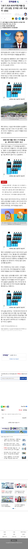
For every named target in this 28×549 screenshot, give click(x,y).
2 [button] (15, 508)
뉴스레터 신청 (23, 378)
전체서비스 (14, 540)
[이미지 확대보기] (25, 32)
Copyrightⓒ (8, 542)
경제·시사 (4, 536)
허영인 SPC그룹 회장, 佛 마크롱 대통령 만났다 (13, 189)
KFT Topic (23, 536)
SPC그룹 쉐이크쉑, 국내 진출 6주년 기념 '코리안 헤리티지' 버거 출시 (14, 187)
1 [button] (13, 508)
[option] (14, 494)
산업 (14, 532)
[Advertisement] (14, 342)
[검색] (26, 1)
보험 (14, 534)
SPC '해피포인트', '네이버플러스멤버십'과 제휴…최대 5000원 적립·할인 (14, 194)
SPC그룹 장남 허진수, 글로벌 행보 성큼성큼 (13, 192)
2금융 (23, 534)
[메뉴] (1, 1)
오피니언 (14, 536)
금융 (5, 534)
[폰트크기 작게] (1, 18)
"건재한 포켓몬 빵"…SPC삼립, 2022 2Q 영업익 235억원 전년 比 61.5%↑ (14, 185)
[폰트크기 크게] (4, 18)
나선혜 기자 (13, 355)
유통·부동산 (23, 532)
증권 (5, 532)
